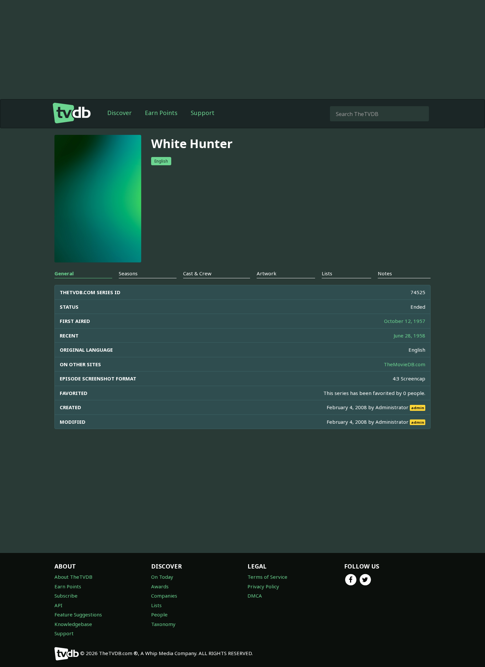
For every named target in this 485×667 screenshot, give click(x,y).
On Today (162, 576)
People (159, 614)
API (58, 605)
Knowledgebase (73, 624)
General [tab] (64, 273)
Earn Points (161, 113)
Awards (160, 586)
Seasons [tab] (128, 273)
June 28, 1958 (409, 335)
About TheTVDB (73, 576)
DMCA (254, 595)
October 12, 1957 (404, 321)
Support (202, 113)
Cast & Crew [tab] (197, 273)
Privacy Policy (263, 586)
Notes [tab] (385, 273)
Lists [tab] (327, 273)
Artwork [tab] (266, 273)
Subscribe (66, 595)
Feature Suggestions (78, 614)
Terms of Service (267, 576)
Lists (156, 605)
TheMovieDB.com (404, 364)
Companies (164, 595)
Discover (119, 113)
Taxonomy (163, 624)
